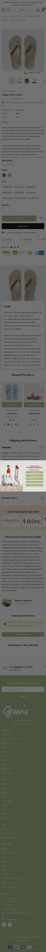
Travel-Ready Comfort (34, 472)
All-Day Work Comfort (34, 475)
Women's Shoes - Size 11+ (34, 478)
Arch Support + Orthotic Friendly (34, 482)
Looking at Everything (34, 485)
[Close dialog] (45, 461)
